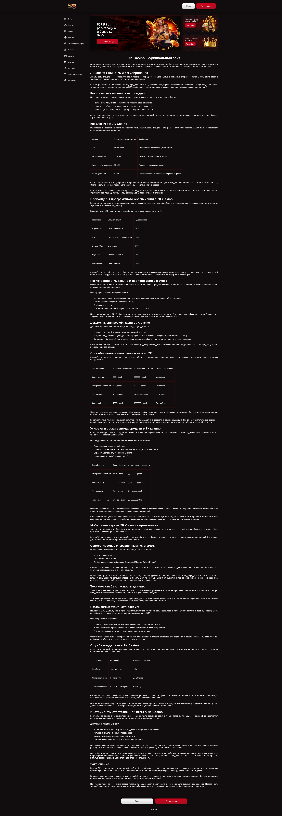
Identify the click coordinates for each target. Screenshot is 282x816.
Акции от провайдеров (76, 43)
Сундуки (71, 56)
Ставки (70, 31)
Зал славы (71, 68)
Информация (72, 80)
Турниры (71, 37)
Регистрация (206, 6)
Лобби (70, 19)
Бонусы (70, 25)
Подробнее (190, 25)
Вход (188, 6)
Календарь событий (75, 74)
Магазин (71, 50)
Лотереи (71, 62)
